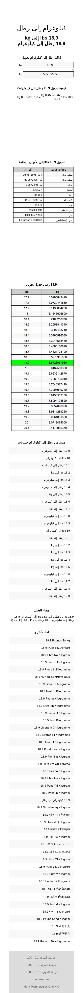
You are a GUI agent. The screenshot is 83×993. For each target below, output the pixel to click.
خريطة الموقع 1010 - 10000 (41, 972)
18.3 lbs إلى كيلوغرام (57, 479)
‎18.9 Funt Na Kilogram (55, 756)
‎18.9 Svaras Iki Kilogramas (53, 734)
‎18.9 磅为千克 (61, 926)
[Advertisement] (41, 10)
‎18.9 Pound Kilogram (56, 904)
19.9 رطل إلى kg (59, 595)
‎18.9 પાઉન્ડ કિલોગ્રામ (56, 896)
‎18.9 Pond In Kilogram (56, 792)
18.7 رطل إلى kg (59, 508)
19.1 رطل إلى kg (59, 537)
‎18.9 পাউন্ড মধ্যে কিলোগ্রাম (56, 814)
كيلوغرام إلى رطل (41, 28)
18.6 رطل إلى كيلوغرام (56, 501)
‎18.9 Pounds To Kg (58, 640)
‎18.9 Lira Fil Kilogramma (54, 742)
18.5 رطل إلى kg (59, 494)
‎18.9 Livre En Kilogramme (53, 705)
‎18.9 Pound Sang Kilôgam (53, 918)
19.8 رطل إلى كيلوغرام (56, 588)
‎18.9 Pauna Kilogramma (54, 698)
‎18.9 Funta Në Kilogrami (54, 881)
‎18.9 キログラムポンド (55, 844)
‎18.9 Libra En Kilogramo (54, 684)
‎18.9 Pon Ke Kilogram (56, 836)
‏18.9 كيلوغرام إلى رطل (56, 800)
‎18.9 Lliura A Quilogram (55, 822)
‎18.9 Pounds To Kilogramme (52, 941)
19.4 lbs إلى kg (60, 559)
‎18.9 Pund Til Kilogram (55, 662)
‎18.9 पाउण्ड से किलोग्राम (57, 829)
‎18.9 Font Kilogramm (56, 720)
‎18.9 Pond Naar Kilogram (54, 749)
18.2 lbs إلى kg (60, 472)
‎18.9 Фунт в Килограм (55, 647)
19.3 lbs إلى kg (60, 552)
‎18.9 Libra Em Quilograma (53, 763)
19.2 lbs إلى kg (60, 545)
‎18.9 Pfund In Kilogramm (54, 669)
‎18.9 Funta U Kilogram (55, 713)
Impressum (41, 979)
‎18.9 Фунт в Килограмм (54, 866)
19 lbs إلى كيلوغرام (58, 530)
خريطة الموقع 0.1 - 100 (41, 957)
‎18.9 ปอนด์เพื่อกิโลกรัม (56, 889)
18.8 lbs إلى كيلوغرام (57, 516)
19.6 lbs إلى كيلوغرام (57, 574)
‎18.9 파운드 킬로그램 (56, 851)
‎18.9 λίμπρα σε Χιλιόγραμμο (52, 676)
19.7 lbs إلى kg (60, 581)
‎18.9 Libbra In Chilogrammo (52, 727)
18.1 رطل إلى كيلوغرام (56, 465)
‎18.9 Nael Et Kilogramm (55, 691)
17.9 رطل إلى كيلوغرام (56, 450)
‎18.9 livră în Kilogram (56, 771)
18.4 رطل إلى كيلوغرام (56, 487)
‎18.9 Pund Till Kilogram (55, 785)
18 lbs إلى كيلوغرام (58, 458)
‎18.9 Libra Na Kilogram (55, 655)
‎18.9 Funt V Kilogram (56, 873)
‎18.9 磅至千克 (61, 933)
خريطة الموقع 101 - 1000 (41, 964)
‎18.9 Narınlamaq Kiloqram (53, 807)
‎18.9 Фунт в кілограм (56, 911)
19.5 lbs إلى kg (60, 566)
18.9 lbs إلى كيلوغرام (57, 523)
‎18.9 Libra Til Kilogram (55, 859)
